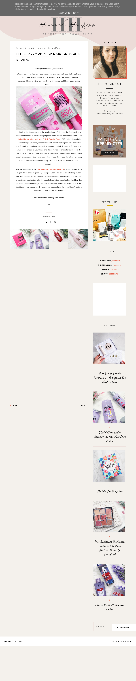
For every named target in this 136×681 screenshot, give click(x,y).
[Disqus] (49, 296)
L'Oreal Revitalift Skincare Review (109, 607)
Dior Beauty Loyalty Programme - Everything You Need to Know (110, 377)
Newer (15, 405)
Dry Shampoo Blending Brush (50, 169)
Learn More (64, 13)
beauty (31, 48)
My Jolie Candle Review (109, 491)
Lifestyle (110, 269)
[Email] (55, 222)
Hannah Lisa (10, 641)
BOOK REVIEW (109, 261)
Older (83, 405)
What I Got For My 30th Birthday (109, 225)
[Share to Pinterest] (51, 222)
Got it (76, 13)
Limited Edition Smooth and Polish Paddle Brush (39, 139)
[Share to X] (47, 222)
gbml (129, 641)
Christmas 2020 (109, 265)
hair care (41, 48)
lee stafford (54, 48)
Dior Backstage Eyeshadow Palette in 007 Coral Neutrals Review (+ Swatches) (110, 548)
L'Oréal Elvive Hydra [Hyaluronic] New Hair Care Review (109, 436)
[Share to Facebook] (43, 222)
